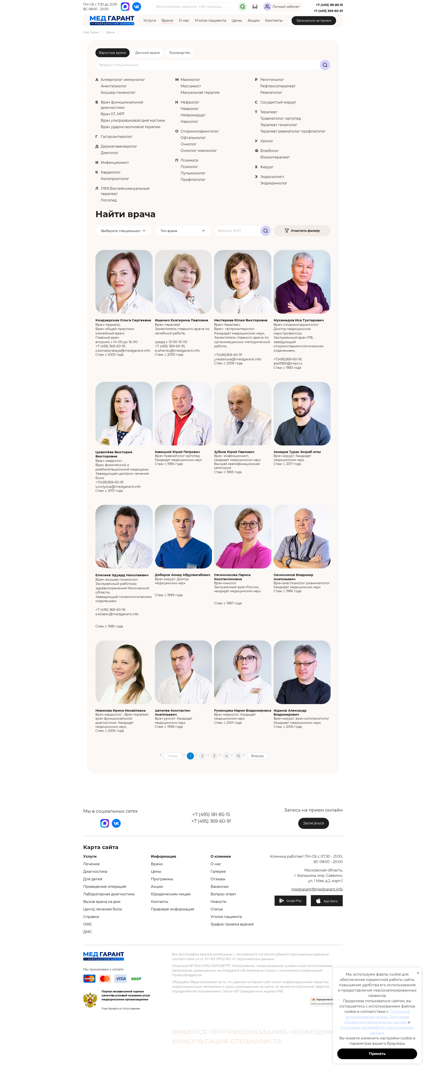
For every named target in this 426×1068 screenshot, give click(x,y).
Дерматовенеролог (119, 146)
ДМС (87, 932)
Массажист (191, 86)
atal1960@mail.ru (288, 363)
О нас (184, 20)
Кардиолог (111, 172)
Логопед (109, 200)
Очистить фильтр (305, 231)
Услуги (149, 20)
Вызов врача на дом (101, 902)
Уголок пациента (210, 20)
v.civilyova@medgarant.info (118, 486)
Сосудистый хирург (278, 102)
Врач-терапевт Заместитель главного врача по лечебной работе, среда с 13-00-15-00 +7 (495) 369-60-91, (182, 333)
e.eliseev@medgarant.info (116, 614)
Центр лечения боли (102, 909)
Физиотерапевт (275, 157)
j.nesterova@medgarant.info (237, 359)
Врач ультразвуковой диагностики (133, 120)
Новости (218, 902)
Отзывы (218, 879)
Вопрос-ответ (223, 894)
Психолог (189, 167)
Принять (377, 1054)
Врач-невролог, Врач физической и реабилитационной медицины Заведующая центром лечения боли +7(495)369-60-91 (122, 467)
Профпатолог (193, 180)
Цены (237, 20)
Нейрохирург (193, 115)
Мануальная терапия (200, 92)
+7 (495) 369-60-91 (328, 11)
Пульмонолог (193, 173)
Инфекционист (115, 162)
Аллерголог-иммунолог (123, 80)
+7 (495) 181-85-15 (329, 5)
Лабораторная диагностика (108, 894)
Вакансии (220, 886)
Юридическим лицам (171, 894)
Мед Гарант (91, 32)
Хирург (267, 167)
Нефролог (190, 102)
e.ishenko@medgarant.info (177, 350)
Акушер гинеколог (118, 92)
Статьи (217, 909)
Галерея (218, 871)
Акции (254, 20)
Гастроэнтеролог (116, 137)
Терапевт (268, 112)
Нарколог (189, 121)
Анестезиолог (114, 86)
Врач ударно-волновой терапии (130, 127)
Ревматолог (271, 92)
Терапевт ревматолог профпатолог (293, 131)
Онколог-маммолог (199, 150)
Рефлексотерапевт (278, 86)
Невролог (190, 109)
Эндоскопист (272, 177)
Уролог (266, 141)
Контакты (274, 20)
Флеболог (269, 151)
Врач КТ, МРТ (112, 114)
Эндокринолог (273, 183)
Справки (91, 917)
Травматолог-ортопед (280, 118)
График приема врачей (232, 924)
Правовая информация (172, 909)
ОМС (87, 924)
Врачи (167, 20)
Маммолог (190, 80)
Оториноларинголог (200, 131)
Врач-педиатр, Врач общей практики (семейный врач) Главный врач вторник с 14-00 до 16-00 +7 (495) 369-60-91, (123, 333)
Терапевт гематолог (278, 125)
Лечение (91, 864)
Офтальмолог (193, 138)
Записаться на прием (313, 21)
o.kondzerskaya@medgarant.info (122, 350)
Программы (162, 879)
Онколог (189, 144)
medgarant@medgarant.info (317, 889)
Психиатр (189, 160)
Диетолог (109, 153)
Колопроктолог (115, 179)
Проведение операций (104, 886)
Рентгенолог (272, 80)
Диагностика (95, 871)
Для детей (92, 879)
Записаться (313, 823)
